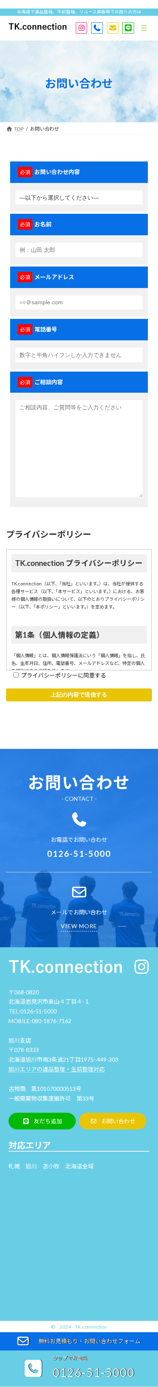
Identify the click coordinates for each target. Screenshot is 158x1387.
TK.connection (91, 1327)
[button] (42, 1121)
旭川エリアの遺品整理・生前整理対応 (57, 1069)
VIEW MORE (79, 926)
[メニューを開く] (143, 28)
